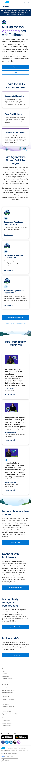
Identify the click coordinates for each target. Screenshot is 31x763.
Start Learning (15, 542)
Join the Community (15, 587)
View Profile (9, 395)
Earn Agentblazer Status (15, 317)
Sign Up (15, 67)
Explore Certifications (15, 627)
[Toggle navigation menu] (27, 7)
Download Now (15, 655)
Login (15, 72)
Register (20, 12)
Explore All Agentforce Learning (15, 323)
